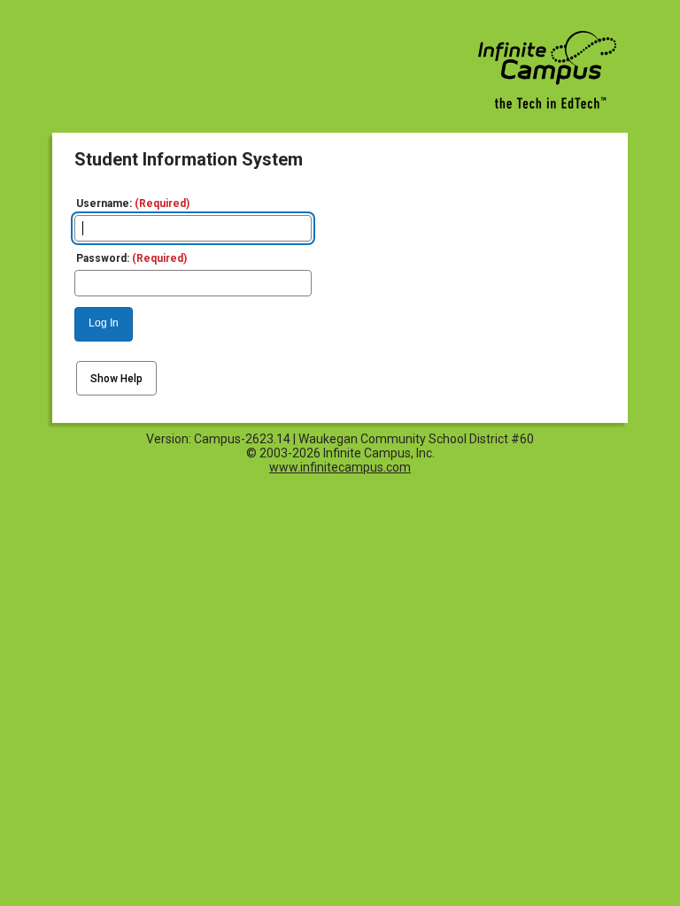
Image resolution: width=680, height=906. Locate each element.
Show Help (116, 378)
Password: (131, 258)
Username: (132, 203)
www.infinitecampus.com (340, 467)
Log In (104, 323)
